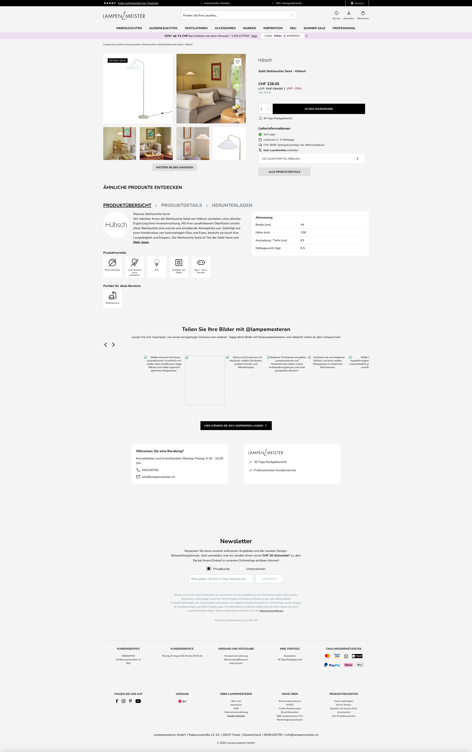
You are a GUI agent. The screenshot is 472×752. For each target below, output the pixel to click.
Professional (344, 28)
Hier (254, 36)
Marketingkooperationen (290, 719)
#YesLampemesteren (290, 700)
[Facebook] (117, 701)
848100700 (150, 470)
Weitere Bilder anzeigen (174, 167)
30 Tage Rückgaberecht (290, 659)
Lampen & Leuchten (113, 44)
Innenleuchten (133, 44)
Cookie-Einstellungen (290, 708)
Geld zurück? (236, 663)
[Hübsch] (278, 60)
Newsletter (290, 655)
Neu (293, 28)
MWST (290, 704)
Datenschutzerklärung (271, 610)
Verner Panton (343, 704)
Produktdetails (181, 205)
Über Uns (236, 700)
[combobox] (239, 15)
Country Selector (236, 715)
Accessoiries (343, 711)
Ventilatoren (196, 28)
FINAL (282, 35)
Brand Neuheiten (290, 711)
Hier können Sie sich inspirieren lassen (233, 425)
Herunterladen (232, 205)
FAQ (128, 663)
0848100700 (128, 655)
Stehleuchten (149, 44)
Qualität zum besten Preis (343, 708)
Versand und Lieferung (236, 655)
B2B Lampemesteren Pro (290, 715)
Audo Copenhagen (343, 700)
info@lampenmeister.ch (158, 477)
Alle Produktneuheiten (344, 715)
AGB (236, 708)
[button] (119, 143)
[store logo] (124, 15)
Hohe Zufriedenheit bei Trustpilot (138, 3)
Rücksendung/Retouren (236, 659)
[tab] (130, 205)
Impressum (236, 704)
